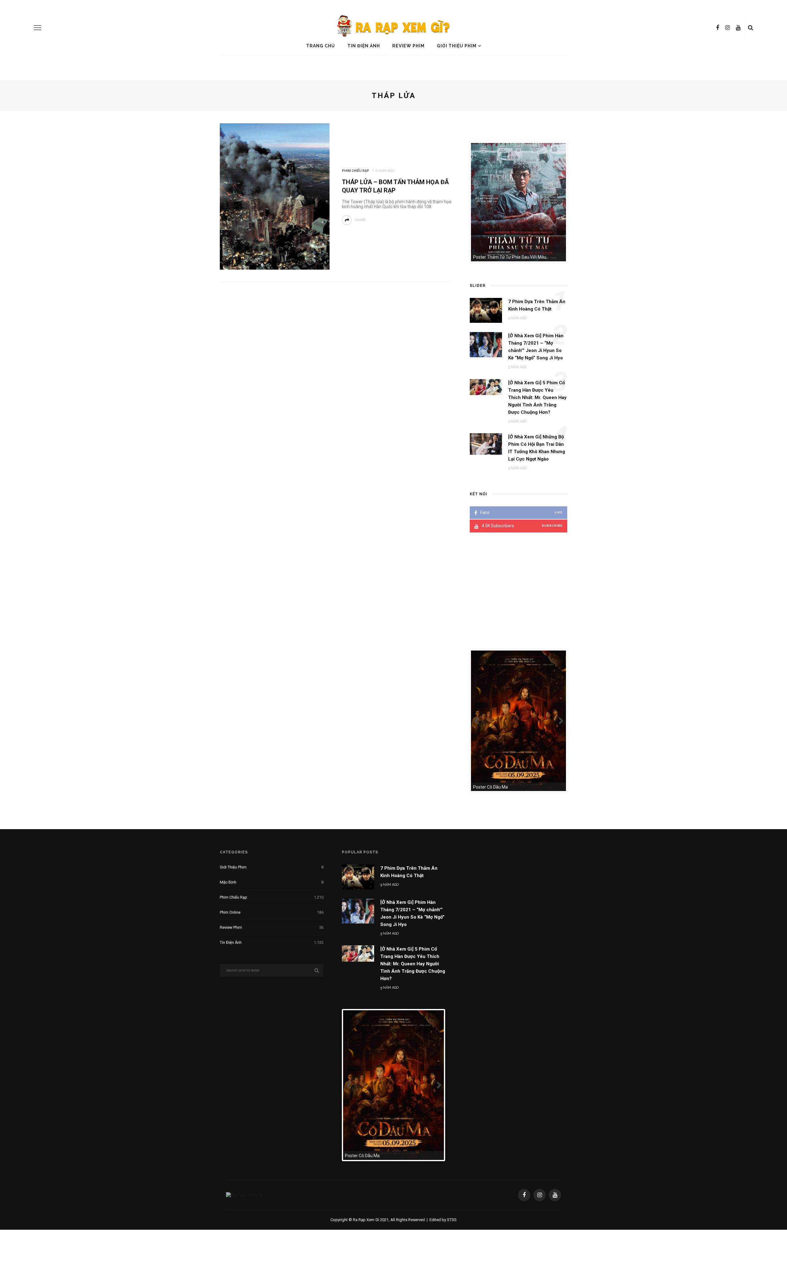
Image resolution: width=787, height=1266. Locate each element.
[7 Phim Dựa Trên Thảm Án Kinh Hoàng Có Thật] (358, 877)
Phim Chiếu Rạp (355, 171)
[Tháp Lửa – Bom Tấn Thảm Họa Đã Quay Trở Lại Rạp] (275, 196)
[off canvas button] (37, 27)
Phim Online (271, 912)
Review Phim (408, 45)
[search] (750, 27)
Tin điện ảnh (363, 45)
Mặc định (271, 882)
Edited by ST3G (443, 1219)
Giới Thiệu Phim (457, 45)
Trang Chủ (320, 45)
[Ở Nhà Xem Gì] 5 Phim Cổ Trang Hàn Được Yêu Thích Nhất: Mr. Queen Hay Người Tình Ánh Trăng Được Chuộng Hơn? (412, 963)
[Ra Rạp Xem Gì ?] (246, 1195)
